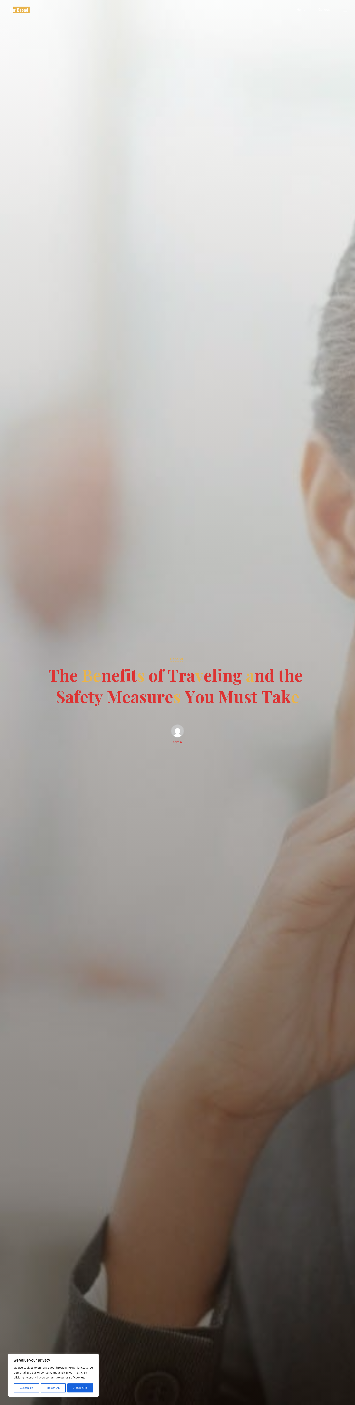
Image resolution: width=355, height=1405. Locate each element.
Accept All (80, 1388)
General (176, 659)
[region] (53, 1375)
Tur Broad (18, 10)
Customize (26, 1388)
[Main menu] (343, 10)
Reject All (53, 1388)
